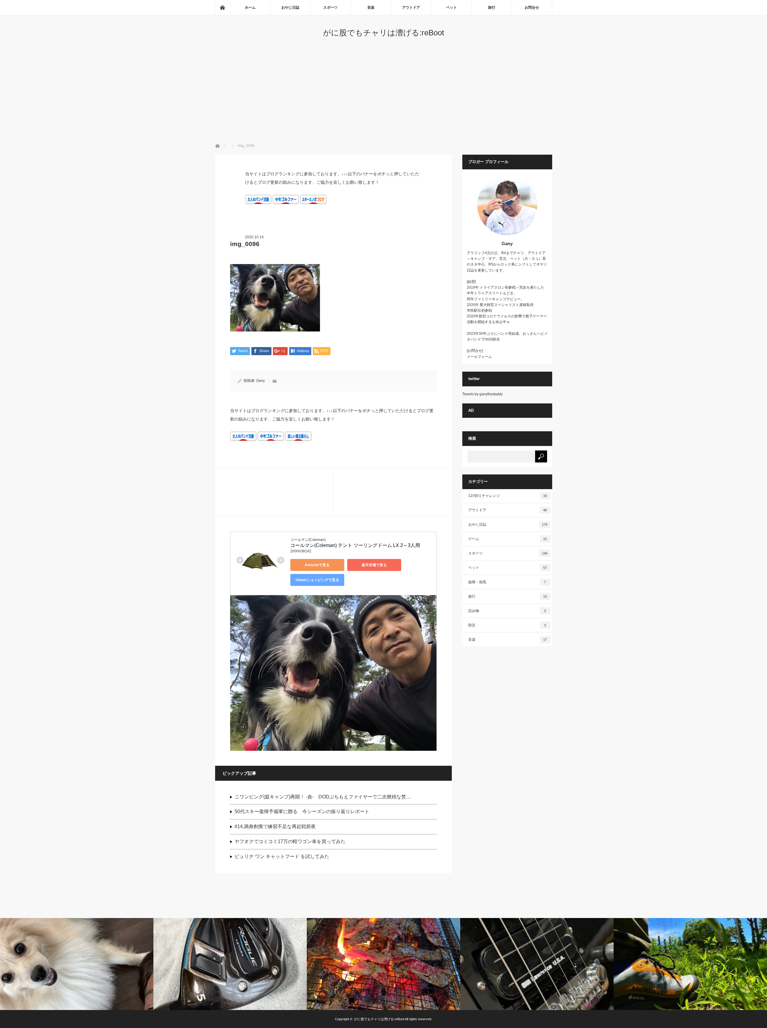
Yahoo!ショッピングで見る (317, 580)
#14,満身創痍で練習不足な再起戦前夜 (275, 826)
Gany (260, 381)
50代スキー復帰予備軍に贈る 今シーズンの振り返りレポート (302, 811)
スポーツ (330, 7)
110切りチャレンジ (507, 496)
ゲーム (507, 539)
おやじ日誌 (290, 7)
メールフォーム (479, 357)
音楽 (371, 7)
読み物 (507, 611)
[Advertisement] (383, 98)
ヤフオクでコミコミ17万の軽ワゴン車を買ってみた (290, 841)
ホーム (250, 7)
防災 (507, 625)
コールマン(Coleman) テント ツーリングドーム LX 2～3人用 (355, 545)
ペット (451, 7)
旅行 (491, 7)
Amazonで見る (317, 565)
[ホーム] (222, 7)
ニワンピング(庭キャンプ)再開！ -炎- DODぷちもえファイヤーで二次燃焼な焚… (323, 796)
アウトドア (411, 7)
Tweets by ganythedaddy (482, 394)
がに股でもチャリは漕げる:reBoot (383, 33)
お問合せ (532, 7)
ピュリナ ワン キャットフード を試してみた (282, 856)
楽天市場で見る (374, 565)
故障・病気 (507, 582)
